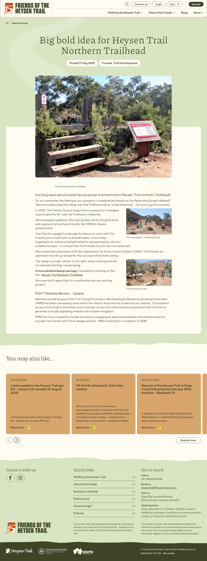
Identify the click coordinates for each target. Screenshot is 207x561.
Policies (78, 513)
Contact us (141, 4)
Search (127, 4)
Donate (196, 4)
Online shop (81, 498)
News (197, 12)
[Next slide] (17, 440)
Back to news (20, 23)
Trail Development (125, 63)
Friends (107, 63)
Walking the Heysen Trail (124, 12)
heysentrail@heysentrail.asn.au (159, 487)
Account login (82, 506)
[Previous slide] (9, 440)
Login (158, 4)
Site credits (169, 553)
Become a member (85, 491)
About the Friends (160, 12)
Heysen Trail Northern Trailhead (62, 275)
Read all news (188, 440)
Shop (184, 12)
